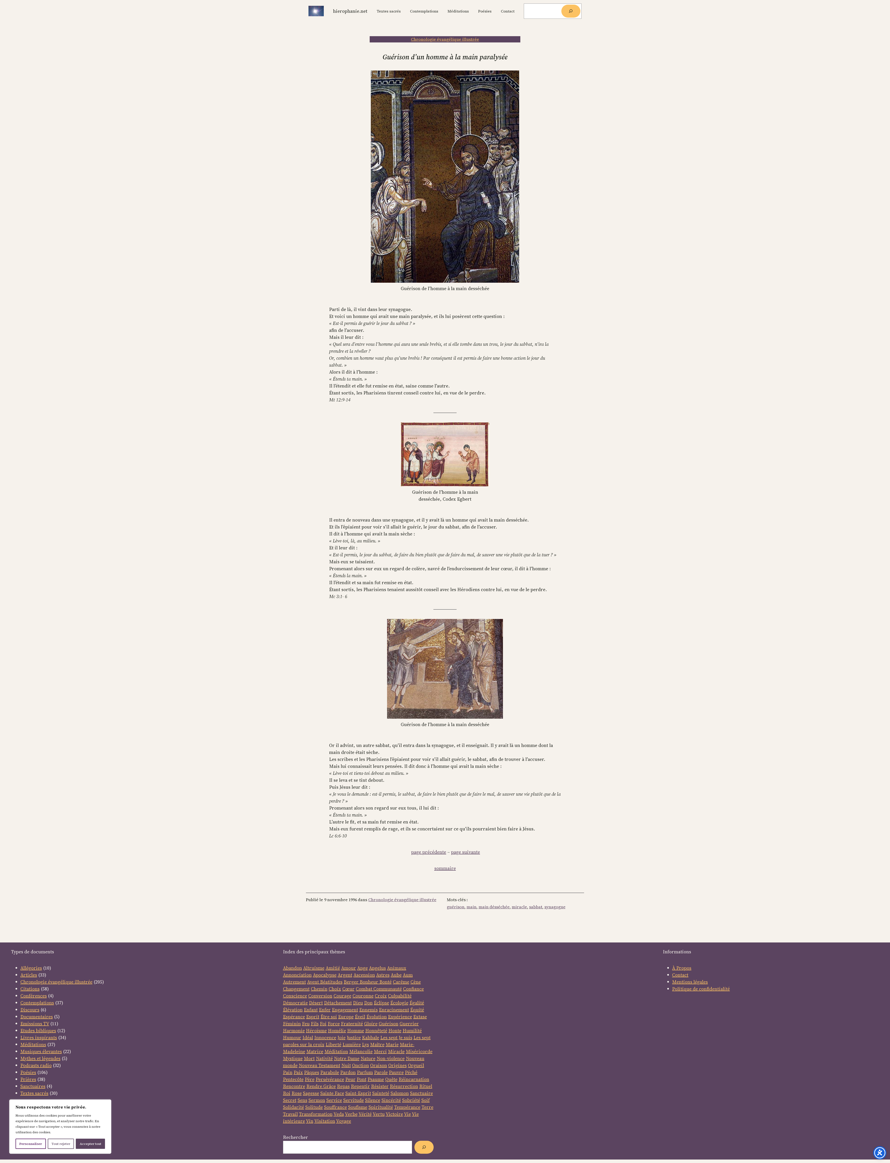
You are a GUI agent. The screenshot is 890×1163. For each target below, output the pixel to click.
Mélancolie (361, 1051)
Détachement (338, 1003)
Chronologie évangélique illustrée (445, 39)
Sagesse (311, 1093)
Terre (427, 1107)
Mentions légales (690, 982)
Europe (346, 1016)
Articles (28, 975)
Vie (407, 1114)
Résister (380, 1086)
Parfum (365, 1072)
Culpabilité (400, 996)
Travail (290, 1114)
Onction (360, 1065)
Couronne (363, 996)
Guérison (388, 1023)
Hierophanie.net (350, 11)
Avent (313, 982)
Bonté (385, 982)
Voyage (343, 1121)
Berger (352, 982)
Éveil (360, 1016)
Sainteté (380, 1093)
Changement (296, 989)
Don (368, 1003)
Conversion (320, 996)
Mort (309, 1058)
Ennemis (368, 1009)
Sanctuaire (421, 1093)
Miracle (396, 1051)
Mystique (293, 1058)
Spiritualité (381, 1107)
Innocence (325, 1037)
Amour (348, 968)
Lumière (352, 1044)
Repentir (360, 1086)
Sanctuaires (32, 1086)
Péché (411, 1072)
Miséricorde (419, 1051)
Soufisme (357, 1107)
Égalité (417, 1003)
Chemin (319, 989)
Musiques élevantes (41, 1051)
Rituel (425, 1086)
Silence (372, 1100)
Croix (381, 996)
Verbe (351, 1114)
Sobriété (411, 1100)
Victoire (394, 1114)
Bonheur (369, 982)
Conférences (33, 996)
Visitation (324, 1121)
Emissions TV (34, 1023)
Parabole (329, 1072)
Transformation (316, 1114)
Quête (391, 1079)
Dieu (358, 1003)
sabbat (535, 907)
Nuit (346, 1065)
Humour (292, 1037)
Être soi (329, 1016)
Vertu (379, 1114)
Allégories (31, 968)
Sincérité (391, 1100)
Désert (316, 1003)
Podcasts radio (36, 1065)
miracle (519, 907)
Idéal (307, 1037)
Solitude (314, 1107)
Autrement (294, 982)
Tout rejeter (60, 1143)
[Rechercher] (570, 11)
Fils (315, 1023)
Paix (298, 1072)
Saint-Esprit (358, 1093)
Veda (339, 1114)
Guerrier (409, 1023)
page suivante (465, 852)
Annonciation (297, 975)
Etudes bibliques (38, 1030)
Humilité (412, 1030)
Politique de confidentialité (701, 989)
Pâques (311, 1072)
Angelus (377, 968)
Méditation (336, 1051)
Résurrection (404, 1086)
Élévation (293, 1009)
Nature (368, 1058)
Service (334, 1100)
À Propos (681, 968)
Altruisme (313, 968)
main (472, 907)
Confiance (413, 989)
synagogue (555, 907)
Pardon (348, 1072)
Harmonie (294, 1030)
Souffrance (335, 1107)
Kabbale (370, 1037)
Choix (335, 989)
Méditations (33, 1044)
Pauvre (396, 1072)
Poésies (28, 1072)
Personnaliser (30, 1143)
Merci (380, 1051)
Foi (323, 1023)
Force (334, 1023)
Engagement (345, 1009)
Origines (397, 1065)
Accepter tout (90, 1143)
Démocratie (295, 1003)
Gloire (371, 1023)
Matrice (314, 1051)
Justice (354, 1037)
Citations (30, 989)
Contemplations (37, 1003)
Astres (383, 975)
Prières (28, 1079)
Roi (286, 1093)
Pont (361, 1079)
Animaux (396, 968)
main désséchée (494, 907)
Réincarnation (414, 1079)
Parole (381, 1072)
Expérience (400, 1016)
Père (310, 1079)
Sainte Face (332, 1093)
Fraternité (352, 1023)
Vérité (365, 1114)
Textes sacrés (34, 1093)
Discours (29, 1009)
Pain (287, 1072)
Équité (417, 1009)
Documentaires (36, 1016)
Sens (302, 1100)
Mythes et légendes (40, 1058)
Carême (401, 982)
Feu (306, 1023)
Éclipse (381, 1003)
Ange (362, 968)
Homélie (337, 1030)
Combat (364, 989)
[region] (60, 1126)
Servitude (353, 1100)
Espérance (294, 1016)
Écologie (399, 1003)
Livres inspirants (38, 1037)
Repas (343, 1086)
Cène (415, 982)
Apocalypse (325, 975)
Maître (377, 1044)
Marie (392, 1044)
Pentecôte (293, 1079)
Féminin (292, 1023)
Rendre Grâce (321, 1086)
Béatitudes (331, 982)
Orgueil (416, 1065)
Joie (341, 1037)
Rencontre (294, 1086)
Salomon (400, 1093)
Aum (408, 975)
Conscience (295, 996)
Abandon (292, 968)
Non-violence (391, 1058)
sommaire (445, 868)
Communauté (387, 989)
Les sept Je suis (396, 1037)
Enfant (311, 1009)
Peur (350, 1079)
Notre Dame (346, 1058)
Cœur (348, 989)
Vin (309, 1121)
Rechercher (295, 1137)
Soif (425, 1100)
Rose (297, 1093)
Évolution (376, 1016)
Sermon (316, 1100)
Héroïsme (316, 1030)
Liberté (333, 1044)
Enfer (325, 1009)
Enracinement (394, 1009)
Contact (680, 975)
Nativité (324, 1058)
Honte (394, 1030)
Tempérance (407, 1107)
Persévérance (330, 1079)
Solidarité (293, 1107)
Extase (420, 1016)
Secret (289, 1100)
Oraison (378, 1065)
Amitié (333, 968)
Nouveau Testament (319, 1065)
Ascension (364, 975)
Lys (365, 1044)
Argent (345, 975)
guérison (455, 907)
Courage (342, 996)
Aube (396, 975)
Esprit (312, 1016)
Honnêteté (376, 1030)
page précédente (428, 852)
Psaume (376, 1079)
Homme (355, 1030)
